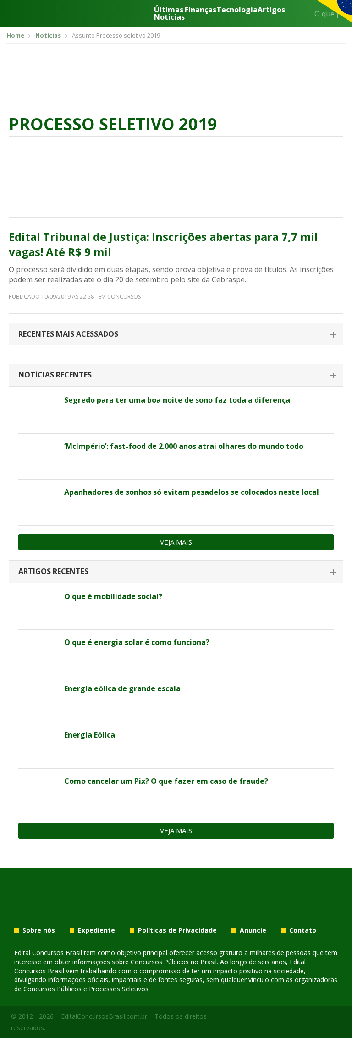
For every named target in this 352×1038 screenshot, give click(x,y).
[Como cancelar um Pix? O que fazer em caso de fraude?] (37, 791)
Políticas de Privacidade (177, 930)
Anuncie (253, 930)
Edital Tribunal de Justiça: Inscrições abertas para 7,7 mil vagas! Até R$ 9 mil (163, 244)
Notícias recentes (55, 375)
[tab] (176, 334)
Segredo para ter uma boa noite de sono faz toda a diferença (177, 400)
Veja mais (176, 541)
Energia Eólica (89, 735)
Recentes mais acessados (68, 334)
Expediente (96, 930)
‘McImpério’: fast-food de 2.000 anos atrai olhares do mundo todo (183, 446)
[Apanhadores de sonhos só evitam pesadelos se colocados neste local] (37, 502)
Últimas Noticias (169, 13)
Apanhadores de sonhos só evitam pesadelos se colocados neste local (191, 492)
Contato (302, 930)
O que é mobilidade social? (113, 596)
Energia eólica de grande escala (122, 688)
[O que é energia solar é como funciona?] (37, 652)
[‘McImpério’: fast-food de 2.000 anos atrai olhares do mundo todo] (37, 456)
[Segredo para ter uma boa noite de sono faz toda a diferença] (37, 410)
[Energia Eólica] (37, 745)
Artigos (271, 10)
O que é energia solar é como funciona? (136, 642)
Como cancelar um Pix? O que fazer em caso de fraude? (166, 781)
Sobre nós (38, 930)
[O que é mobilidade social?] (37, 607)
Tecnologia (237, 10)
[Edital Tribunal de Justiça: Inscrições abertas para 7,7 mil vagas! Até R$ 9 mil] (176, 183)
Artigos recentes (53, 571)
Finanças (200, 10)
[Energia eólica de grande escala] (37, 699)
